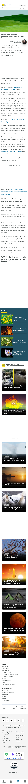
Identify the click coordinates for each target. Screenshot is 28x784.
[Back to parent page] (4, 7)
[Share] (2, 42)
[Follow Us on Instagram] (7, 721)
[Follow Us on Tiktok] (15, 721)
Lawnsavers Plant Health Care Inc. (11, 151)
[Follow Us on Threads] (19, 721)
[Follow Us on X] (23, 721)
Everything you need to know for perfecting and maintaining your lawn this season (14, 191)
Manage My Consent (7, 676)
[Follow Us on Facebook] (3, 721)
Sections (21, 8)
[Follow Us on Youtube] (11, 721)
